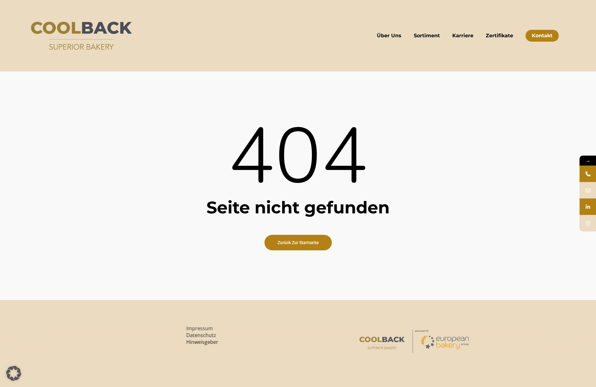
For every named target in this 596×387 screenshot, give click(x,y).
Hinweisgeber (202, 342)
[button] (13, 373)
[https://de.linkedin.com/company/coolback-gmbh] (588, 206)
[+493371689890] (588, 174)
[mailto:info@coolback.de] (588, 190)
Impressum (199, 328)
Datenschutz (201, 335)
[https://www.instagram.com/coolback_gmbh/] (588, 223)
